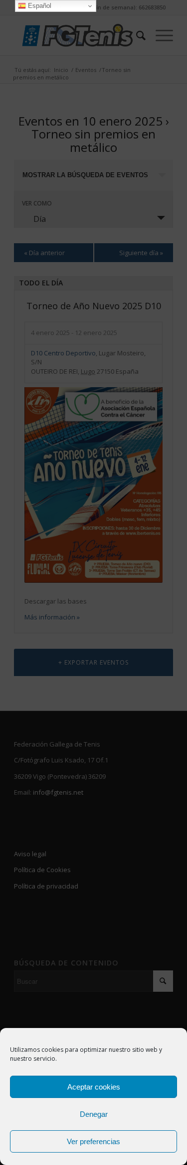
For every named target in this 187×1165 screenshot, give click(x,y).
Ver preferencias (93, 1141)
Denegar (94, 1114)
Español (38, 5)
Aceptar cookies (93, 1087)
